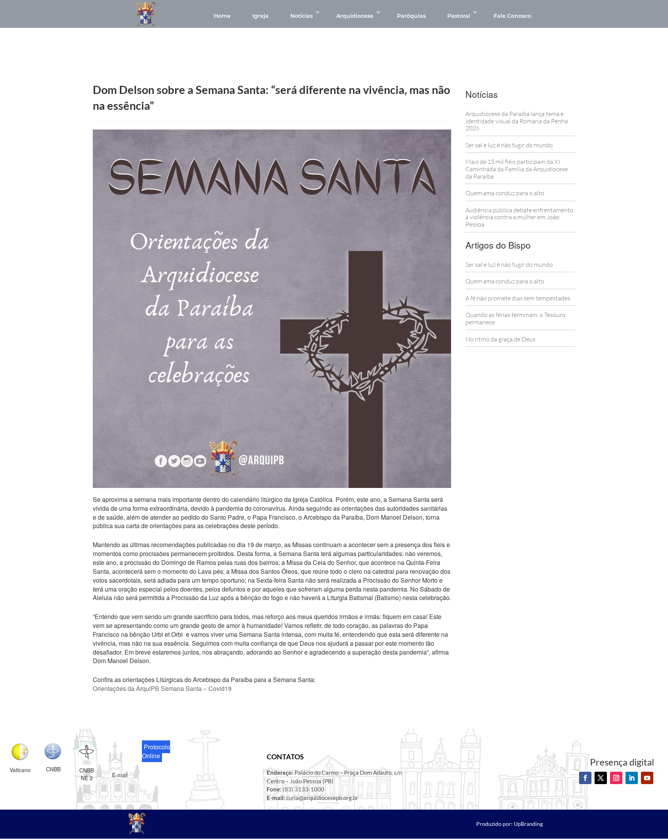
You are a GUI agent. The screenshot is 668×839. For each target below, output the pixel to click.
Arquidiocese (354, 15)
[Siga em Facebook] (585, 778)
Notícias (301, 15)
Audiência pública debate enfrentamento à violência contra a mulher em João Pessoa (519, 217)
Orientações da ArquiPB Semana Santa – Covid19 (162, 688)
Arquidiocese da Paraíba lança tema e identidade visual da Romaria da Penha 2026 (516, 121)
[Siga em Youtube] (647, 778)
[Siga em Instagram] (616, 778)
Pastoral (458, 15)
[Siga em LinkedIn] (631, 778)
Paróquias (411, 15)
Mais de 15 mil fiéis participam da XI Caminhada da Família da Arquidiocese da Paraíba (516, 169)
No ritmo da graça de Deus (500, 339)
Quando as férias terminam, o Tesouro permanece (515, 318)
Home (222, 15)
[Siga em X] (601, 778)
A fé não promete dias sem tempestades (517, 298)
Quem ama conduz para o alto (504, 193)
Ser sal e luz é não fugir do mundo (509, 145)
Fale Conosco (512, 15)
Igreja (260, 15)
